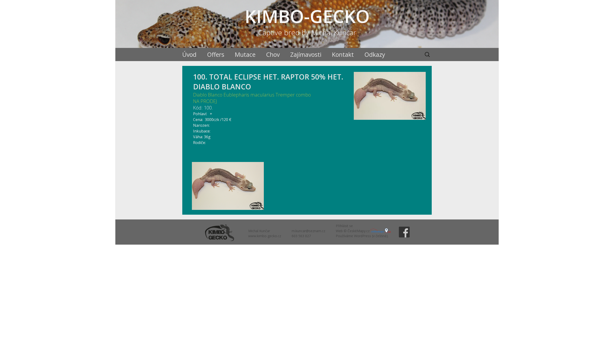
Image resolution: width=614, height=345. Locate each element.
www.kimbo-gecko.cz (264, 236)
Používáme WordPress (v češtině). (362, 236)
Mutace (245, 54)
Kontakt (343, 54)
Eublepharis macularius (249, 95)
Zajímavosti (305, 54)
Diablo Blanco (207, 95)
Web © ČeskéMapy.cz (353, 231)
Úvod (189, 54)
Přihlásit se (344, 226)
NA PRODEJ (205, 101)
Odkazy (374, 54)
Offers (215, 54)
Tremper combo (293, 95)
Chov (273, 54)
